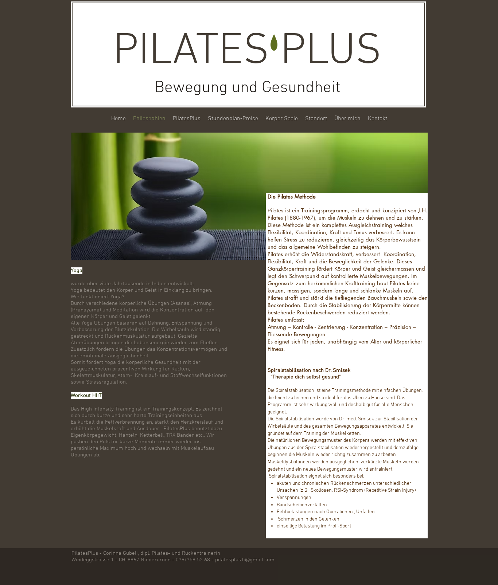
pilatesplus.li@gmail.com (245, 560)
